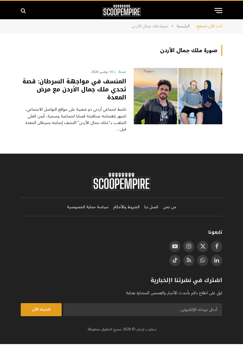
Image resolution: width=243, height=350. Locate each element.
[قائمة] (218, 10)
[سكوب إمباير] (121, 10)
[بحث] (24, 10)
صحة (122, 72)
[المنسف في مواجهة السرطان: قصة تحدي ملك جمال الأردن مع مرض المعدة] (178, 96)
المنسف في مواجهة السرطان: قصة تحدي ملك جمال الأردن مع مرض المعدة (74, 89)
